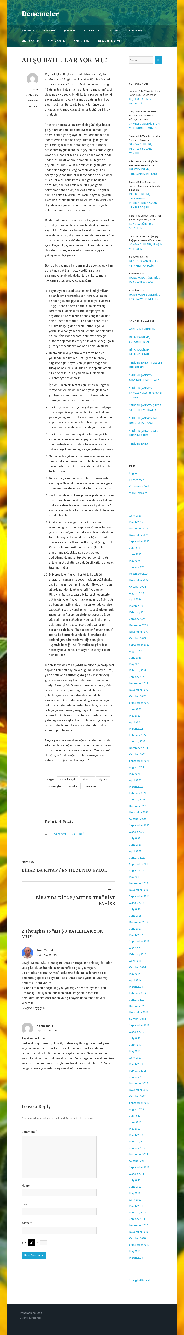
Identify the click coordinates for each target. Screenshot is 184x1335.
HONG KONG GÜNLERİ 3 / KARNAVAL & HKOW (144, 280)
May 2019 (134, 877)
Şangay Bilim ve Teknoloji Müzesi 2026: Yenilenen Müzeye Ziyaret (142, 115)
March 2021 (136, 786)
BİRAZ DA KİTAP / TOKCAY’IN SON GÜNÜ (143, 172)
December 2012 (138, 1083)
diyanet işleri (55, 786)
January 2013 (137, 1077)
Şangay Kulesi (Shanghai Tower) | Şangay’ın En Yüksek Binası (144, 185)
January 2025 (137, 567)
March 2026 (136, 522)
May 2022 (134, 715)
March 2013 (136, 1064)
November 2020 (138, 812)
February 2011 (137, 1212)
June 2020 (135, 844)
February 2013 (137, 1070)
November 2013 (138, 1012)
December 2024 (138, 573)
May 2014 (134, 973)
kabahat (73, 786)
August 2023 (136, 651)
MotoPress (36, 1317)
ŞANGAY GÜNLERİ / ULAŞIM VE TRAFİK (145, 247)
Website (27, 1223)
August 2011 (136, 1173)
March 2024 (136, 606)
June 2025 (135, 554)
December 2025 (138, 528)
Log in (133, 473)
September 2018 (139, 896)
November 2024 (138, 580)
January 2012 (137, 1148)
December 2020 (138, 806)
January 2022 (137, 741)
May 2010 (134, 1251)
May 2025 (134, 560)
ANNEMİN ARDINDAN (142, 329)
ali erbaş (87, 779)
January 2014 (137, 999)
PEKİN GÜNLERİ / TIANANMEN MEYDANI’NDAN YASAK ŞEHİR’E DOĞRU (143, 200)
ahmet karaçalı (67, 779)
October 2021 (137, 754)
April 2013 (135, 1057)
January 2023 (137, 677)
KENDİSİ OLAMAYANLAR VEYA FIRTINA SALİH (143, 263)
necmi (35, 89)
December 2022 (138, 683)
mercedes (90, 786)
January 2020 (137, 857)
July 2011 (135, 1180)
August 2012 (136, 1109)
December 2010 (138, 1225)
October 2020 (137, 819)
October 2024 (137, 586)
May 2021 (134, 773)
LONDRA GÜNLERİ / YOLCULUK (141, 226)
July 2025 (135, 548)
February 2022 (137, 735)
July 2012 (135, 1115)
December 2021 (138, 748)
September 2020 (139, 825)
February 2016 (137, 954)
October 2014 (137, 967)
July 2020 (135, 838)
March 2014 (136, 986)
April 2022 (135, 722)
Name (26, 1185)
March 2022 (136, 728)
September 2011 (139, 1167)
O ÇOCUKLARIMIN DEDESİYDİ (140, 101)
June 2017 (135, 928)
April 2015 (135, 961)
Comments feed (139, 486)
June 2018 (135, 915)
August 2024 (136, 593)
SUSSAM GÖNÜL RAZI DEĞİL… (69, 834)
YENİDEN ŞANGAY (140, 443)
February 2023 (137, 670)
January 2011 (137, 1219)
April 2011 (135, 1199)
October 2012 (137, 1096)
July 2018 (135, 909)
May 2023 (134, 664)
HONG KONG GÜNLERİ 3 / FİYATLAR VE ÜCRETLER (144, 297)
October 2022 (137, 696)
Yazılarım (33, 106)
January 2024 (137, 619)
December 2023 (138, 625)
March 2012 (136, 1135)
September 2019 (139, 864)
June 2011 (135, 1186)
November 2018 (138, 890)
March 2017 (136, 935)
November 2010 (138, 1232)
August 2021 (136, 767)
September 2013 (139, 1025)
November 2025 (138, 535)
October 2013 (137, 1019)
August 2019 (136, 870)
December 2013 (138, 1006)
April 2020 (135, 851)
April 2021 (135, 780)
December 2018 (138, 883)
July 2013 (135, 1038)
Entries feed (136, 480)
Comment (29, 1132)
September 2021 (139, 760)
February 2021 (137, 793)
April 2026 (135, 515)
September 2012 (139, 1102)
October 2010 (137, 1238)
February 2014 (137, 993)
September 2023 (139, 644)
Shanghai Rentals (140, 1280)
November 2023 (138, 631)
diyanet (103, 779)
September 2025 (139, 541)
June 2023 (135, 657)
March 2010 (136, 1257)
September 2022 (139, 702)
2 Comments (31, 100)
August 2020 (136, 831)
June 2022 (135, 709)
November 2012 (138, 1090)
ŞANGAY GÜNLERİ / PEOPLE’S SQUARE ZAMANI (140, 148)
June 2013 (135, 1044)
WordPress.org (138, 493)
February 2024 (137, 612)
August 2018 (136, 902)
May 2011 (134, 1193)
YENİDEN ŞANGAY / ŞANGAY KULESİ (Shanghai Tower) (145, 392)
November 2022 (138, 690)
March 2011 (136, 1206)
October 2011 (137, 1161)
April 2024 (135, 599)
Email (25, 1204)
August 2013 (136, 1032)
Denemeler (40, 14)
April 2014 (135, 980)
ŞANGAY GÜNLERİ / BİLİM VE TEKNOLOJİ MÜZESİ (144, 126)
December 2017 (138, 922)
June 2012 (135, 1122)
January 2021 (137, 799)
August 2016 (136, 948)
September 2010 (139, 1244)
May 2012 (134, 1128)
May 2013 (134, 1051)
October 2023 (137, 638)
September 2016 (139, 941)
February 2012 (137, 1141)
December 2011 (138, 1154)
